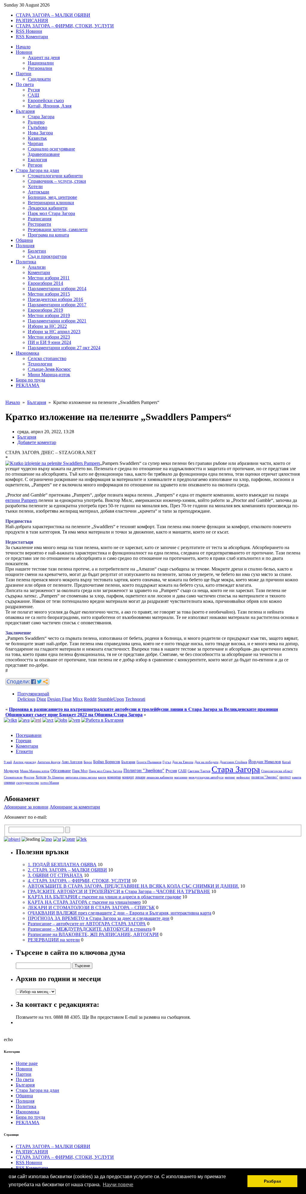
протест (285, 777)
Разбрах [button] (272, 1181)
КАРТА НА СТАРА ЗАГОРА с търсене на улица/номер (84, 902)
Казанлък (37, 138)
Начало (23, 46)
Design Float (59, 699)
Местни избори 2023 (49, 336)
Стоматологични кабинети (55, 175)
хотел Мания (49, 782)
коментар (114, 777)
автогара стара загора (81, 777)
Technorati (135, 699)
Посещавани (29, 735)
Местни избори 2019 (49, 315)
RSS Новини (29, 31)
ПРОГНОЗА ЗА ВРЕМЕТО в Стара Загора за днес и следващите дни (98, 918)
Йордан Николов (264, 761)
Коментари (39, 272)
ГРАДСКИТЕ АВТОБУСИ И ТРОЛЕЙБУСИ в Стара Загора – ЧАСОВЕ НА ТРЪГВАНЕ (119, 891)
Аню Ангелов (72, 762)
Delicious (26, 699)
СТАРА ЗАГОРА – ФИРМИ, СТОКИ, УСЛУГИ (65, 25)
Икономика (27, 353)
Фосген (29, 777)
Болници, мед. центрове (52, 197)
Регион (35, 165)
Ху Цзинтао (56, 777)
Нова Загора (40, 132)
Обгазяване (61, 771)
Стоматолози (13, 777)
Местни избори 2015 (49, 293)
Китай (286, 762)
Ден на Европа (182, 762)
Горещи (23, 740)
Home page (27, 1063)
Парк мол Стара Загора (51, 213)
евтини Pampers (21, 500)
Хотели (35, 186)
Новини (24, 52)
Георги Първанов (149, 762)
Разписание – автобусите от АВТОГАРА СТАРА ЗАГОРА (87, 923)
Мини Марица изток (34, 771)
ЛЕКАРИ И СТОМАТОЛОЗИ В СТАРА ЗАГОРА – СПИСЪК (91, 907)
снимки (9, 782)
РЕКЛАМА (27, 385)
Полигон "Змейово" (143, 770)
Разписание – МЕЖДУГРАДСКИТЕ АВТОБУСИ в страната (90, 929)
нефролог (243, 777)
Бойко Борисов (106, 762)
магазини (180, 777)
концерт (128, 777)
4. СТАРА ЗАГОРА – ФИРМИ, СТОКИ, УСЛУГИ (79, 880)
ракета (296, 777)
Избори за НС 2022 (47, 326)
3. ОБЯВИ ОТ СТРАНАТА (55, 875)
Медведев (11, 771)
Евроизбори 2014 (45, 283)
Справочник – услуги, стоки (57, 181)
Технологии (40, 363)
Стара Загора (41, 116)
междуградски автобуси (206, 777)
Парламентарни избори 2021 (57, 320)
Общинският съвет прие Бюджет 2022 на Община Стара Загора (74, 714)
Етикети (24, 751)
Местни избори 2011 (49, 277)
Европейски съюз (46, 100)
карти (102, 777)
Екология (37, 159)
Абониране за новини (26, 806)
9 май (8, 762)
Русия (34, 89)
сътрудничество (27, 782)
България (25, 111)
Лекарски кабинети (48, 207)
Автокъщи (38, 191)
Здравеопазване (44, 154)
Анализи (37, 267)
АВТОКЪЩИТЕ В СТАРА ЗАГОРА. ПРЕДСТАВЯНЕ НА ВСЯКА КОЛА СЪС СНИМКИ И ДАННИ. (133, 886)
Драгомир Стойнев (233, 762)
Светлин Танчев (199, 771)
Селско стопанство (47, 358)
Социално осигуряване (51, 148)
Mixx (78, 699)
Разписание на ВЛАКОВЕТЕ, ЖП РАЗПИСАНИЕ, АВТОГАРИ (93, 934)
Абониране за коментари (75, 806)
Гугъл (167, 762)
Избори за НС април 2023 (54, 331)
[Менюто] (74, 720)
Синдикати (39, 79)
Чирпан (35, 143)
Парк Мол (80, 771)
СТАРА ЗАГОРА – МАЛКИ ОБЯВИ (53, 15)
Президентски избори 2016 (55, 299)
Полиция (25, 245)
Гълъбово (37, 127)
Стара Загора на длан (37, 170)
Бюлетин (37, 250)
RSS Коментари (32, 36)
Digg (41, 699)
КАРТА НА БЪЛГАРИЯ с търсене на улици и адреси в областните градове (104, 896)
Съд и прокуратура (47, 256)
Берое (88, 762)
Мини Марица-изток (49, 374)
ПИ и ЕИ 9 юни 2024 (49, 342)
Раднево (36, 122)
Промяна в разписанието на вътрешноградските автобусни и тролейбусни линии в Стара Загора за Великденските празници (143, 709)
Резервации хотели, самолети (58, 229)
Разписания (39, 218)
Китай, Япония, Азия (49, 105)
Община (24, 240)
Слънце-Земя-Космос (49, 369)
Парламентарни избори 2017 (57, 304)
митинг (230, 777)
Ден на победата (206, 762)
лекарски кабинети (159, 777)
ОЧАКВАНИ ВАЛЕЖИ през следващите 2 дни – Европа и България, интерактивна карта (119, 912)
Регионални (40, 68)
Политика (26, 261)
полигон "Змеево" (264, 777)
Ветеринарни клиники (51, 202)
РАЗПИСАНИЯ (32, 20)
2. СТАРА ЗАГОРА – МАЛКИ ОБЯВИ (67, 869)
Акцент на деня (44, 57)
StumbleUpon (111, 699)
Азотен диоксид (24, 762)
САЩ (33, 95)
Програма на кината (48, 234)
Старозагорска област (277, 771)
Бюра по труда (30, 379)
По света (25, 84)
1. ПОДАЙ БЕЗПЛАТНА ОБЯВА (62, 864)
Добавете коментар (36, 442)
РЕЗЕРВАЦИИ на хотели (54, 939)
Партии (23, 73)
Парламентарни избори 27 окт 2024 (64, 347)
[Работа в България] (102, 720)
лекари (140, 777)
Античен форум (48, 762)
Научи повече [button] (118, 1184)
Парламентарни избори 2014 (57, 288)
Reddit (90, 699)
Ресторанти (39, 224)
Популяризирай (33, 693)
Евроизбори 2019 (45, 310)
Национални (41, 62)
